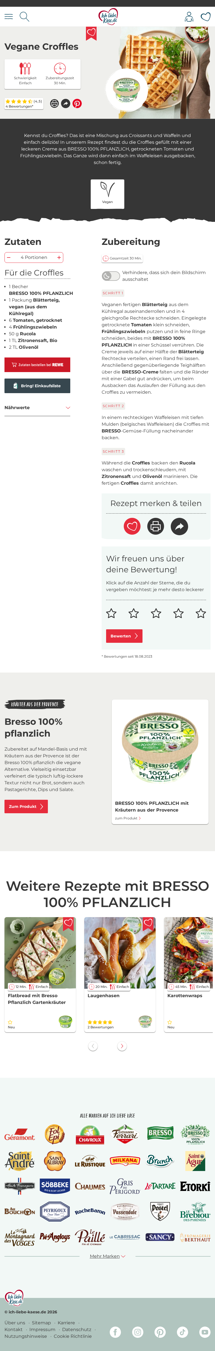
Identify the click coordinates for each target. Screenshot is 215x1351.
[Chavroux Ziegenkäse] (90, 1134)
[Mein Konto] (189, 17)
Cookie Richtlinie (73, 1336)
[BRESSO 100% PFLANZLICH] (195, 1134)
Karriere (67, 1322)
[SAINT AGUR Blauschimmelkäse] (195, 1161)
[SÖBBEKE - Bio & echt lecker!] (54, 1186)
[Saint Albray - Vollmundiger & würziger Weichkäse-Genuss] (55, 1161)
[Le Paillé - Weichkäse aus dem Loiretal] (90, 1237)
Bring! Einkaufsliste (41, 385)
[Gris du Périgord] (125, 1186)
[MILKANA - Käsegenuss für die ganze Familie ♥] (125, 1161)
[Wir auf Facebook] (115, 1333)
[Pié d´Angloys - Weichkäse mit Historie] (54, 1237)
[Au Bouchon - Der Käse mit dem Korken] (19, 1211)
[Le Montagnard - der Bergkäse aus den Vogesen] (19, 1237)
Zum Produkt (22, 806)
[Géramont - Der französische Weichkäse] (19, 1134)
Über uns (15, 1322)
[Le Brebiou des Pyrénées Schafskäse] (195, 1211)
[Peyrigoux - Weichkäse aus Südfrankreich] (55, 1212)
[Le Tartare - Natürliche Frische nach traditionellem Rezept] (160, 1186)
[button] (65, 103)
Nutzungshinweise (26, 1336)
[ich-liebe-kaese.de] (14, 1298)
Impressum (43, 1329)
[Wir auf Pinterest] (160, 1333)
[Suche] (24, 17)
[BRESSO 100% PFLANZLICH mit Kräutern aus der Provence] (126, 90)
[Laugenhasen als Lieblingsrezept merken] (148, 924)
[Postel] (160, 1212)
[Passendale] (125, 1212)
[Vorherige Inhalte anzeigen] (93, 1046)
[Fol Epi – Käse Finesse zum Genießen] (55, 1134)
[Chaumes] (90, 1186)
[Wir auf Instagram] (137, 1333)
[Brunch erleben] (160, 1161)
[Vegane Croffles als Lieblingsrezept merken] (91, 34)
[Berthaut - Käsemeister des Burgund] (195, 1237)
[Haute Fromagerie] (19, 1186)
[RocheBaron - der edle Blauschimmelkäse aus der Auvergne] (90, 1211)
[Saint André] (20, 1161)
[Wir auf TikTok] (182, 1333)
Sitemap (42, 1322)
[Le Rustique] (90, 1161)
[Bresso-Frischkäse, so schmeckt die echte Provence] (160, 1134)
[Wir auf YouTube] (205, 1333)
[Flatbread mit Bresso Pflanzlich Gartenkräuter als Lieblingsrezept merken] (68, 924)
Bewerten (121, 636)
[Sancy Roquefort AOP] (160, 1237)
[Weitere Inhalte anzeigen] (122, 1046)
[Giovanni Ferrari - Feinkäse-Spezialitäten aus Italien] (125, 1134)
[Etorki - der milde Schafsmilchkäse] (195, 1186)
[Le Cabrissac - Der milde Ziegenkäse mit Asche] (125, 1237)
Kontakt (14, 1329)
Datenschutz (77, 1329)
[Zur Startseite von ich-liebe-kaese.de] (108, 17)
